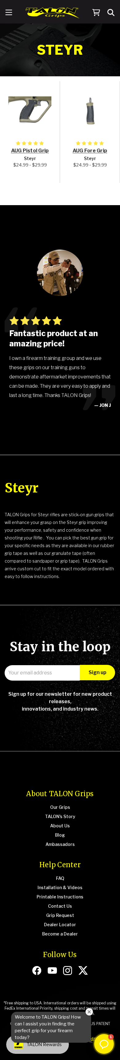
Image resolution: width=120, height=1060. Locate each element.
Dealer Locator (60, 924)
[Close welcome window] (89, 1012)
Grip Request (60, 915)
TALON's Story (60, 816)
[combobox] (111, 13)
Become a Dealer (60, 933)
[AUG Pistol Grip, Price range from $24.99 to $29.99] (29, 110)
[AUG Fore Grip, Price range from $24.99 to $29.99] (89, 110)
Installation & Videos (60, 887)
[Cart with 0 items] (96, 13)
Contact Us (60, 906)
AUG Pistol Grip (30, 151)
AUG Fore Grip (90, 151)
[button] (104, 1044)
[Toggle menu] (9, 13)
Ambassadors (60, 844)
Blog (60, 835)
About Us (60, 825)
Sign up (97, 672)
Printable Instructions (60, 896)
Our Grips (60, 807)
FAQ (60, 878)
